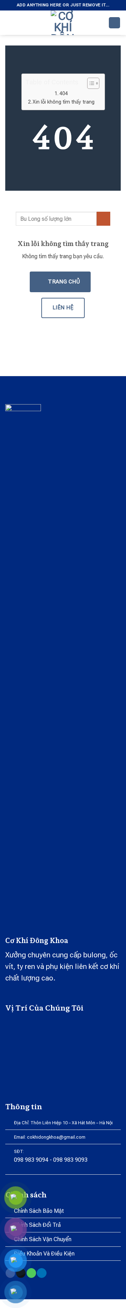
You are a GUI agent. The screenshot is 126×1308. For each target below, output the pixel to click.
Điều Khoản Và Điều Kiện (44, 1253)
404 (63, 94)
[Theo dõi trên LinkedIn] (41, 1273)
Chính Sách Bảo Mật (39, 1211)
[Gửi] (103, 218)
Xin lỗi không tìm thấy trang (63, 102)
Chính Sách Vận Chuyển (42, 1239)
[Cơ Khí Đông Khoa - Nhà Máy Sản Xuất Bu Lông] (63, 22)
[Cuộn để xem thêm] (63, 175)
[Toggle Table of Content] (90, 83)
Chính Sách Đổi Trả (37, 1225)
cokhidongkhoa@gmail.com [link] (56, 1137)
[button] (9, 22)
